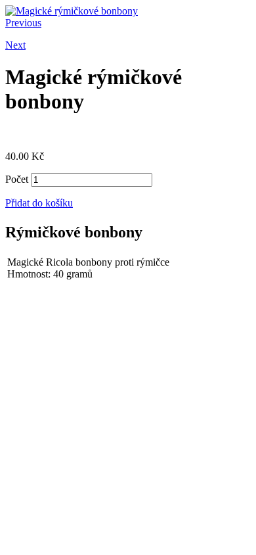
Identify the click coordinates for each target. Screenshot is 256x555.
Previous (23, 22)
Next (15, 45)
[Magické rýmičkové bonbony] (71, 10)
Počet (16, 179)
